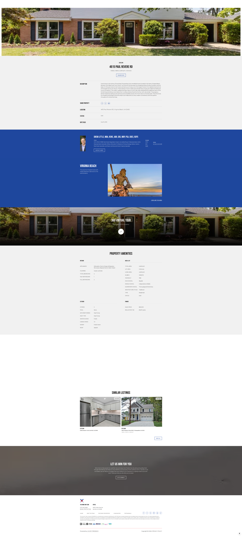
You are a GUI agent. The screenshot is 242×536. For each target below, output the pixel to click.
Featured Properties (104, 513)
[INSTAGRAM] (147, 513)
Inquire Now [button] (121, 75)
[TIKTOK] (160, 513)
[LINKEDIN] (150, 513)
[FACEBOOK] (143, 513)
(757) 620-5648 (146, 144)
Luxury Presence (92, 531)
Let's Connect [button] (121, 477)
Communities (117, 513)
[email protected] (85, 509)
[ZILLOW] (157, 513)
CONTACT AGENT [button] (99, 150)
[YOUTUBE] (154, 513)
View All (158, 438)
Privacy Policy (157, 531)
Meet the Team (91, 513)
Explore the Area (157, 200)
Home (81, 513)
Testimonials (127, 513)
